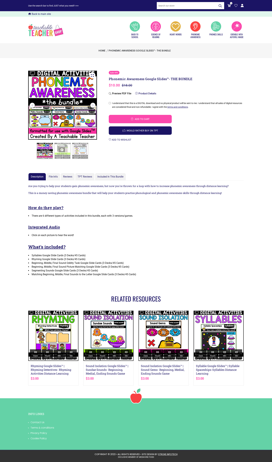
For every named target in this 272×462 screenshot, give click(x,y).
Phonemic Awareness (195, 35)
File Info (53, 176)
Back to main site (41, 13)
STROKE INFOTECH (168, 454)
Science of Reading (155, 35)
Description (37, 176)
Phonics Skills (216, 34)
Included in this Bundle (110, 176)
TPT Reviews (85, 176)
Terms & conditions (42, 427)
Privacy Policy (39, 433)
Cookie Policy (39, 438)
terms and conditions (177, 107)
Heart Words (176, 34)
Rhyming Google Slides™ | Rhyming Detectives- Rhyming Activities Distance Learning (51, 369)
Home (102, 50)
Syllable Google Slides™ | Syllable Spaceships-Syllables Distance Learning (217, 369)
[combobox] (186, 5)
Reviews (67, 176)
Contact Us (37, 422)
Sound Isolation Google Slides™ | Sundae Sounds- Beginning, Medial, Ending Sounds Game (107, 369)
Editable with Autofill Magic (236, 35)
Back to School (134, 35)
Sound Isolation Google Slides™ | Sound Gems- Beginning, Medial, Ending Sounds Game (162, 369)
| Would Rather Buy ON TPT (141, 130)
